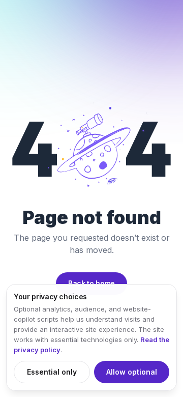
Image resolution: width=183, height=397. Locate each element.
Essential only (52, 371)
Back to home (91, 283)
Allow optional (131, 371)
